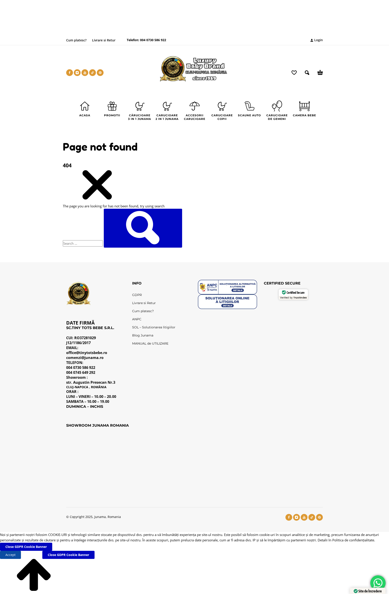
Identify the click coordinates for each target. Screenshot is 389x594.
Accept (10, 555)
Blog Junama (142, 335)
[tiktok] (92, 72)
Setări (31, 555)
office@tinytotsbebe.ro (86, 352)
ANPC (136, 319)
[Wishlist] (294, 72)
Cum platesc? (76, 40)
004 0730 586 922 (152, 40)
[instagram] (77, 72)
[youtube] (84, 72)
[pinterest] (100, 72)
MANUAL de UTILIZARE (150, 343)
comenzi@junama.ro (85, 357)
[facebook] (69, 72)
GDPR (137, 295)
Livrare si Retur (103, 40)
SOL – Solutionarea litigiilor (153, 327)
